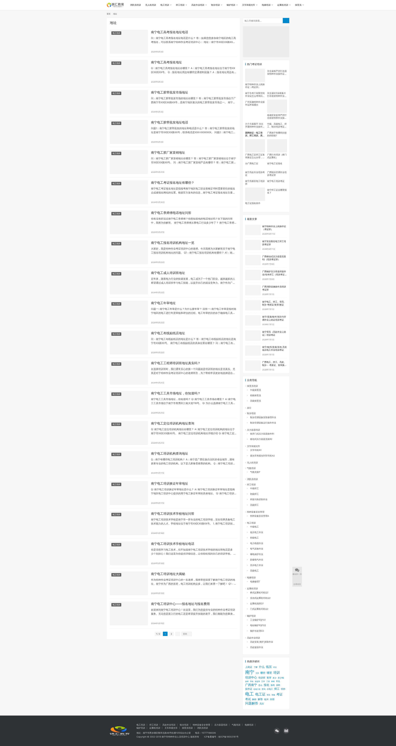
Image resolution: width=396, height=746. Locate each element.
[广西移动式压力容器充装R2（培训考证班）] (253, 260)
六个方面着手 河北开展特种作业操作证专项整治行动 (255, 125)
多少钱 (281, 677)
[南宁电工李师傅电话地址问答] (129, 222)
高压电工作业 (256, 565)
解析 (254, 699)
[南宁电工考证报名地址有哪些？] (129, 192)
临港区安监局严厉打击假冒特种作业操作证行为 (277, 116)
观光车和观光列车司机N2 (262, 455)
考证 (279, 694)
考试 (248, 699)
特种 (283, 689)
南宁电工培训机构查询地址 (169, 453)
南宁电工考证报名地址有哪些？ (172, 182)
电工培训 (164, 5)
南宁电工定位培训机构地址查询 (172, 423)
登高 (268, 695)
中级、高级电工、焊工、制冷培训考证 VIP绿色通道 (277, 125)
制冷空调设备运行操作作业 (263, 422)
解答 (260, 699)
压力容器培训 (253, 429)
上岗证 (248, 666)
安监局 (257, 681)
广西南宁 (251, 685)
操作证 (248, 689)
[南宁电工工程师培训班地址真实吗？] (129, 373)
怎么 (260, 685)
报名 (266, 685)
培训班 (261, 677)
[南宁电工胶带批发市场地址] (129, 102)
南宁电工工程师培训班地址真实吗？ (175, 363)
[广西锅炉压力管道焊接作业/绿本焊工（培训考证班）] (253, 275)
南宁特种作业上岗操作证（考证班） (255, 85)
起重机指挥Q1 (257, 603)
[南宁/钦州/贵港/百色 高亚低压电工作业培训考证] (253, 350)
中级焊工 (254, 488)
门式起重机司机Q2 (259, 609)
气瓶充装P (255, 472)
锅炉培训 (231, 5)
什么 (262, 666)
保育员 (298, 5)
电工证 (260, 694)
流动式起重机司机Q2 (260, 598)
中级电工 (254, 526)
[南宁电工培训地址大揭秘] (129, 583)
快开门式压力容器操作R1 (262, 433)
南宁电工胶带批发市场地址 (169, 92)
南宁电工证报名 (274, 163)
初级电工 (254, 537)
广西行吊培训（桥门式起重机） (277, 156)
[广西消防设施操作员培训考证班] (253, 290)
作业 (275, 667)
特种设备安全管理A (259, 516)
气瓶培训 (251, 468)
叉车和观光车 (248, 5)
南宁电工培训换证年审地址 (169, 483)
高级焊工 (254, 505)
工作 (263, 681)
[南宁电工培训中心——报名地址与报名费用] (129, 613)
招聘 (278, 685)
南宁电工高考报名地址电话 (169, 32)
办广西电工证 (251, 163)
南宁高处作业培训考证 (255, 173)
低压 (269, 667)
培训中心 (251, 677)
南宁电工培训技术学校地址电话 (172, 544)
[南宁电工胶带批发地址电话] (129, 132)
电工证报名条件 (252, 203)
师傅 (273, 681)
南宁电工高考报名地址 (166, 62)
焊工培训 (180, 5)
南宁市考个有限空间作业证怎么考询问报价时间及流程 (255, 94)
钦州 (266, 699)
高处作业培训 (197, 5)
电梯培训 (266, 5)
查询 (263, 689)
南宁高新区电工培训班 (255, 182)
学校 (251, 681)
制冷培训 (215, 5)
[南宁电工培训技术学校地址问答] (129, 523)
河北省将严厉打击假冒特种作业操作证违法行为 (277, 72)
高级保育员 (255, 400)
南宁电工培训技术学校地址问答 (172, 513)
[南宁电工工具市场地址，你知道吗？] (129, 403)
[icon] (277, 731)
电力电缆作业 (256, 543)
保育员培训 (252, 386)
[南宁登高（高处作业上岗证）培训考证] (253, 335)
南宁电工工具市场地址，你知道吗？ (175, 393)
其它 (249, 408)
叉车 (257, 673)
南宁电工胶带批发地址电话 (169, 122)
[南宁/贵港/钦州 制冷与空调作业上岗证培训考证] (253, 320)
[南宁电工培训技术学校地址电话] (129, 553)
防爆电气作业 (256, 559)
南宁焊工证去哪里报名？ (277, 191)
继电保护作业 (256, 554)
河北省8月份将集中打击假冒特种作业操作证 (277, 94)
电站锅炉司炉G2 (258, 625)
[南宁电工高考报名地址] (129, 72)
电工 (249, 694)
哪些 (262, 672)
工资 (268, 681)
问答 (272, 699)
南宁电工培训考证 (275, 181)
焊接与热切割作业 (258, 499)
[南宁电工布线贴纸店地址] (129, 343)
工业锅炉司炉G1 (258, 620)
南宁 (249, 672)
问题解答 (251, 703)
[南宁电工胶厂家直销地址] (129, 162)
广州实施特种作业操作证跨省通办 (255, 103)
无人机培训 (150, 5)
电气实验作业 (256, 548)
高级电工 (254, 570)
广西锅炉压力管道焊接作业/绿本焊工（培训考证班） (274, 274)
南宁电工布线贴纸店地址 (168, 333)
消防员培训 (135, 5)
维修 (273, 695)
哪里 (269, 672)
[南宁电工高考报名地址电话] (129, 42)
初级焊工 (254, 494)
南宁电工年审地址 (163, 303)
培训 (276, 672)
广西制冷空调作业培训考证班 (277, 173)
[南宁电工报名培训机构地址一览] (129, 252)
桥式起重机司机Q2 (259, 592)
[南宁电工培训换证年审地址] (129, 493)
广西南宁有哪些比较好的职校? (277, 134)
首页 (108, 14)
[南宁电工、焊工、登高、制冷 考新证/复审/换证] (253, 305)
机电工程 (257, 689)
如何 (247, 681)
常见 (278, 681)
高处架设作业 (256, 647)
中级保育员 (255, 390)
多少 (274, 678)
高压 (262, 703)
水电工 (270, 689)
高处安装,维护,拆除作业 (261, 641)
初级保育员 (255, 395)
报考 (273, 685)
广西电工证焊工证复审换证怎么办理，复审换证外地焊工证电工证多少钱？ (255, 156)
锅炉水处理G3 (257, 630)
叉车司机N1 (256, 450)
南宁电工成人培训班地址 (168, 273)
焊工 (277, 688)
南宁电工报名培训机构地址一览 (172, 243)
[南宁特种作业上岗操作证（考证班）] (253, 230)
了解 (256, 667)
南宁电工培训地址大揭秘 (168, 574)
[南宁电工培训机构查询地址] (129, 463)
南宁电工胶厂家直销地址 (168, 152)
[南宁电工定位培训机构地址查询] (129, 433)
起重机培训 (282, 5)
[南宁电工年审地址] (129, 312)
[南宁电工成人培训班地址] (129, 282)
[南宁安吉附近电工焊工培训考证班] (253, 245)
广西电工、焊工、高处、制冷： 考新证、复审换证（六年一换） (274, 365)
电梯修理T (255, 581)
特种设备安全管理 (255, 512)
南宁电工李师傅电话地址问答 (171, 213)
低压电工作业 (256, 532)
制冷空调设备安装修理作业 (263, 417)
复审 (269, 677)
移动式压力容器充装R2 (261, 439)
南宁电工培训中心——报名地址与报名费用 (180, 604)
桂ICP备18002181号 (228, 736)
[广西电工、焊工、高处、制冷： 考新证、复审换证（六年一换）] (253, 365)
